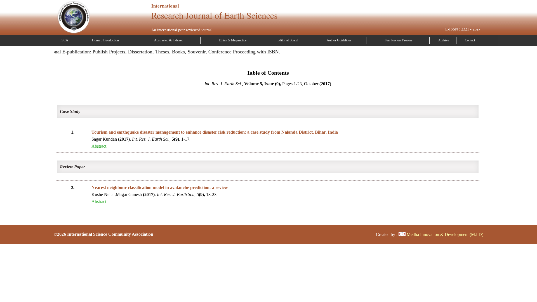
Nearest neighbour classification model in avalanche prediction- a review (159, 187)
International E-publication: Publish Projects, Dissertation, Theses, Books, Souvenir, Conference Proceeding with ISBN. (153, 52)
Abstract (98, 146)
